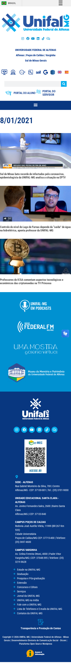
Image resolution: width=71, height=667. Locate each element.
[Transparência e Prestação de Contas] (41, 622)
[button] (35, 105)
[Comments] (48, 38)
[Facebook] (28, 38)
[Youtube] (33, 38)
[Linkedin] (39, 430)
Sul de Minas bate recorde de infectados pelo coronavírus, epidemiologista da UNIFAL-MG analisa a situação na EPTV (33, 175)
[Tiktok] (43, 38)
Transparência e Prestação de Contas (41, 628)
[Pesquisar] (64, 84)
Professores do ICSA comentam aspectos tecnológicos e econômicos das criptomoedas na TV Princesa (31, 281)
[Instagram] (22, 38)
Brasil (12, 3)
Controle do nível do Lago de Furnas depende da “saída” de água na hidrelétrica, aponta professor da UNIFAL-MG (35, 228)
